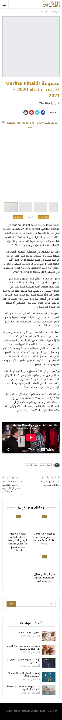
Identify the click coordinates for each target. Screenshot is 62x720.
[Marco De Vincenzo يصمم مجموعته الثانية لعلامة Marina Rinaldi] (44, 522)
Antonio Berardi (46, 465)
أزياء (44, 516)
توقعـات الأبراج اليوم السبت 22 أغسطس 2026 (24, 674)
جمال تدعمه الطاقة (29, 632)
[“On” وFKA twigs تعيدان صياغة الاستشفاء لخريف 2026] (48, 690)
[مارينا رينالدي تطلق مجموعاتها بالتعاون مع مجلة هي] (44, 563)
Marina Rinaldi (31, 465)
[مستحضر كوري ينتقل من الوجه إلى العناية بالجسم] (48, 650)
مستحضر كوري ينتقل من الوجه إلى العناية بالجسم (23, 647)
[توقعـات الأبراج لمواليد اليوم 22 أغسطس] (48, 663)
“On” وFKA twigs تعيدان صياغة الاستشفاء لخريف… (23, 688)
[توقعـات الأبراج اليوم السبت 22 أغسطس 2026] (48, 677)
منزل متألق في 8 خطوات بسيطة (50, 483)
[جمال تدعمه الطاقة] (48, 636)
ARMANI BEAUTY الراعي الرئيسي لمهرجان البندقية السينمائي (12, 486)
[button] (26, 207)
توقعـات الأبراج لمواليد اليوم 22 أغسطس (23, 661)
